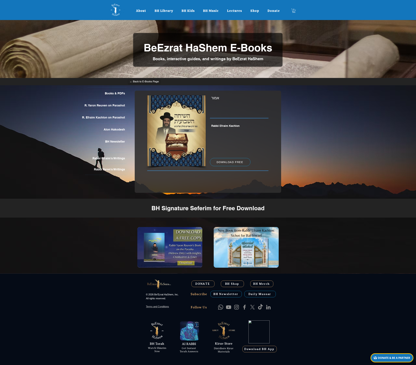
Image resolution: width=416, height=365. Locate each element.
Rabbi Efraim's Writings (108, 158)
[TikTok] (260, 307)
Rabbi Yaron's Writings (109, 169)
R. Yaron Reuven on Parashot (106, 105)
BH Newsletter (115, 141)
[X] (252, 307)
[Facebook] (244, 307)
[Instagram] (236, 307)
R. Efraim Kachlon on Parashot (106, 117)
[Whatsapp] (220, 307)
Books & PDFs (115, 93)
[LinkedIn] (268, 307)
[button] (141, 10)
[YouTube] (228, 307)
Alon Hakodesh (114, 129)
